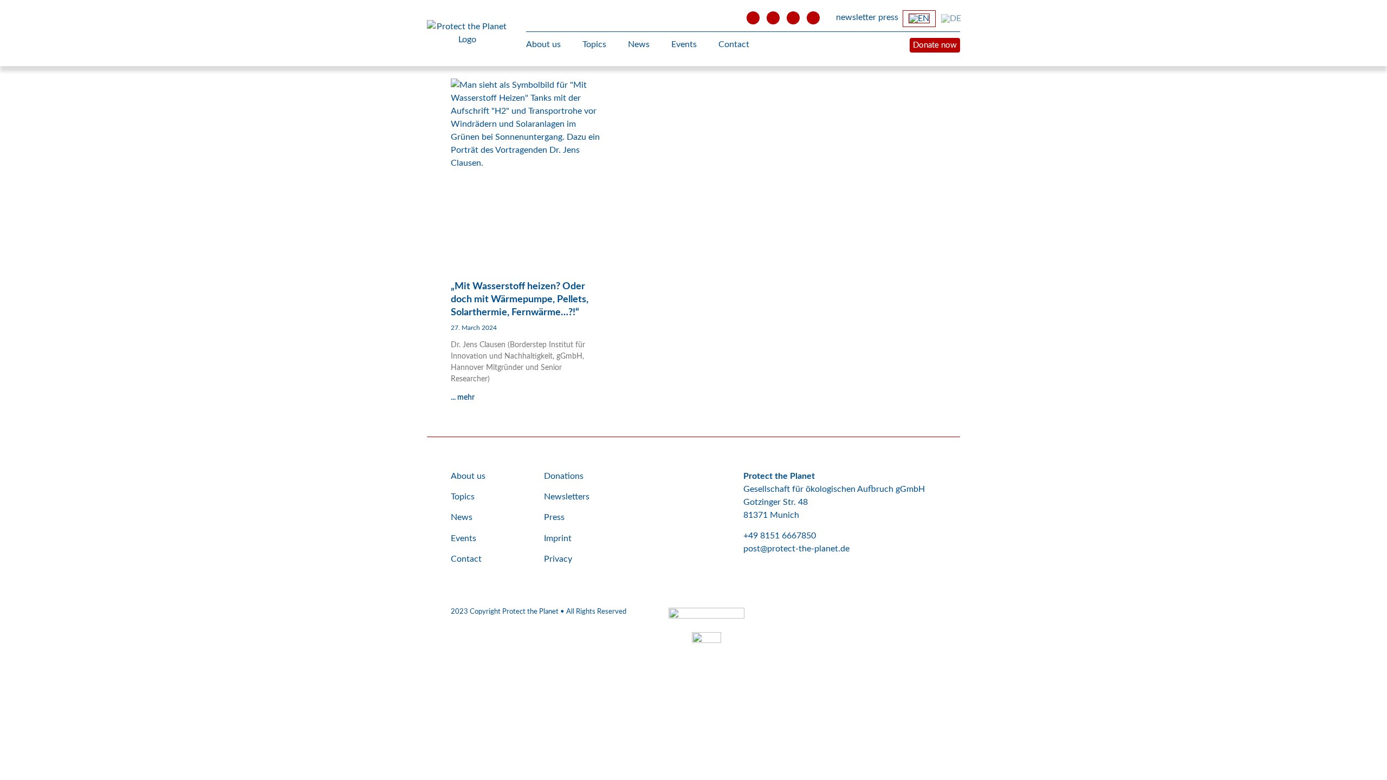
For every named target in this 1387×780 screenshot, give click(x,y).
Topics (594, 44)
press (888, 17)
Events (684, 44)
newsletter (856, 17)
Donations (564, 476)
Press (554, 517)
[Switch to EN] (919, 18)
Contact (733, 44)
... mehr (463, 397)
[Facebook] (773, 17)
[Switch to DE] (951, 18)
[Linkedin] (813, 17)
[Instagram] (793, 17)
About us (543, 44)
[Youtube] (753, 17)
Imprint (558, 538)
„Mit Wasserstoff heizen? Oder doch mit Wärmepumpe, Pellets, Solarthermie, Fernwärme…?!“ (519, 299)
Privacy (558, 559)
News (639, 44)
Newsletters (566, 496)
